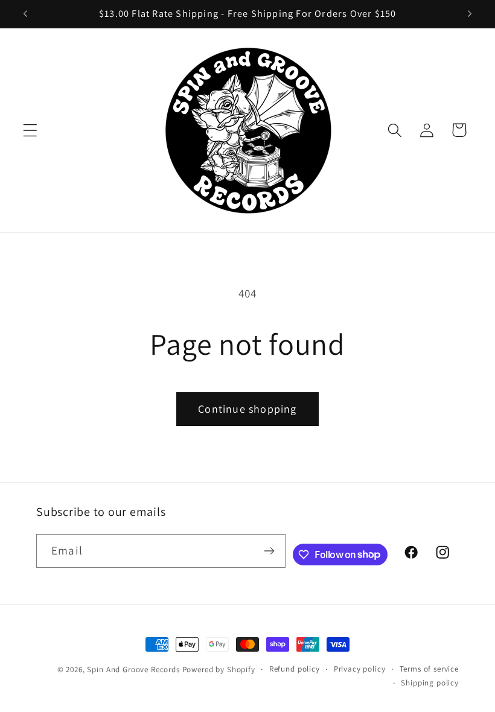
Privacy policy (360, 669)
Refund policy (294, 669)
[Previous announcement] (25, 14)
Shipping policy (430, 683)
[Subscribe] (269, 551)
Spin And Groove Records (133, 669)
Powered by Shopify (218, 669)
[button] (30, 130)
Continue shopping (247, 409)
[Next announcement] (469, 14)
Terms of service (429, 669)
